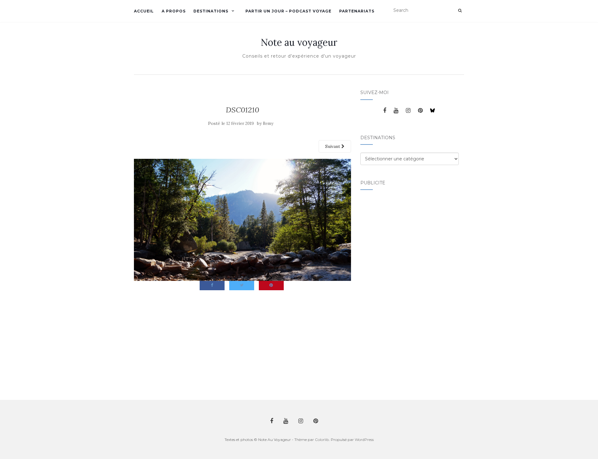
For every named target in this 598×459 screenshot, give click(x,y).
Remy (268, 123)
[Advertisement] (385, 291)
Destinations (210, 11)
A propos (174, 11)
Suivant (333, 146)
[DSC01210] (242, 219)
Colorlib (322, 439)
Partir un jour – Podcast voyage (288, 11)
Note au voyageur (299, 42)
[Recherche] (460, 10)
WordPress (364, 439)
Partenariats (356, 11)
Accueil (144, 11)
